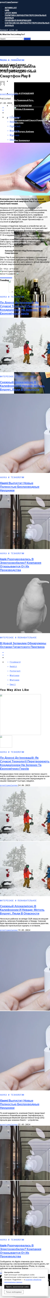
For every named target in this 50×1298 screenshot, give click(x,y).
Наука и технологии (20, 105)
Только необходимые (14, 1292)
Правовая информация (18, 20)
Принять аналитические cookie (17, 1287)
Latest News (11, 13)
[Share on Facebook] (27, 652)
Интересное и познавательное (27, 81)
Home (7, 10)
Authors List (11, 7)
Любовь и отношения (21, 93)
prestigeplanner (9, 94)
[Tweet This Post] (27, 655)
